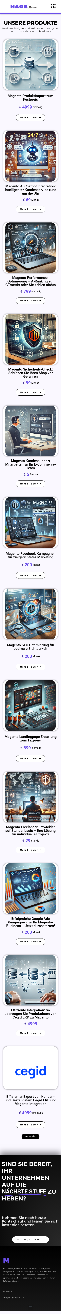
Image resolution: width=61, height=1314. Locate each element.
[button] (30, 1136)
